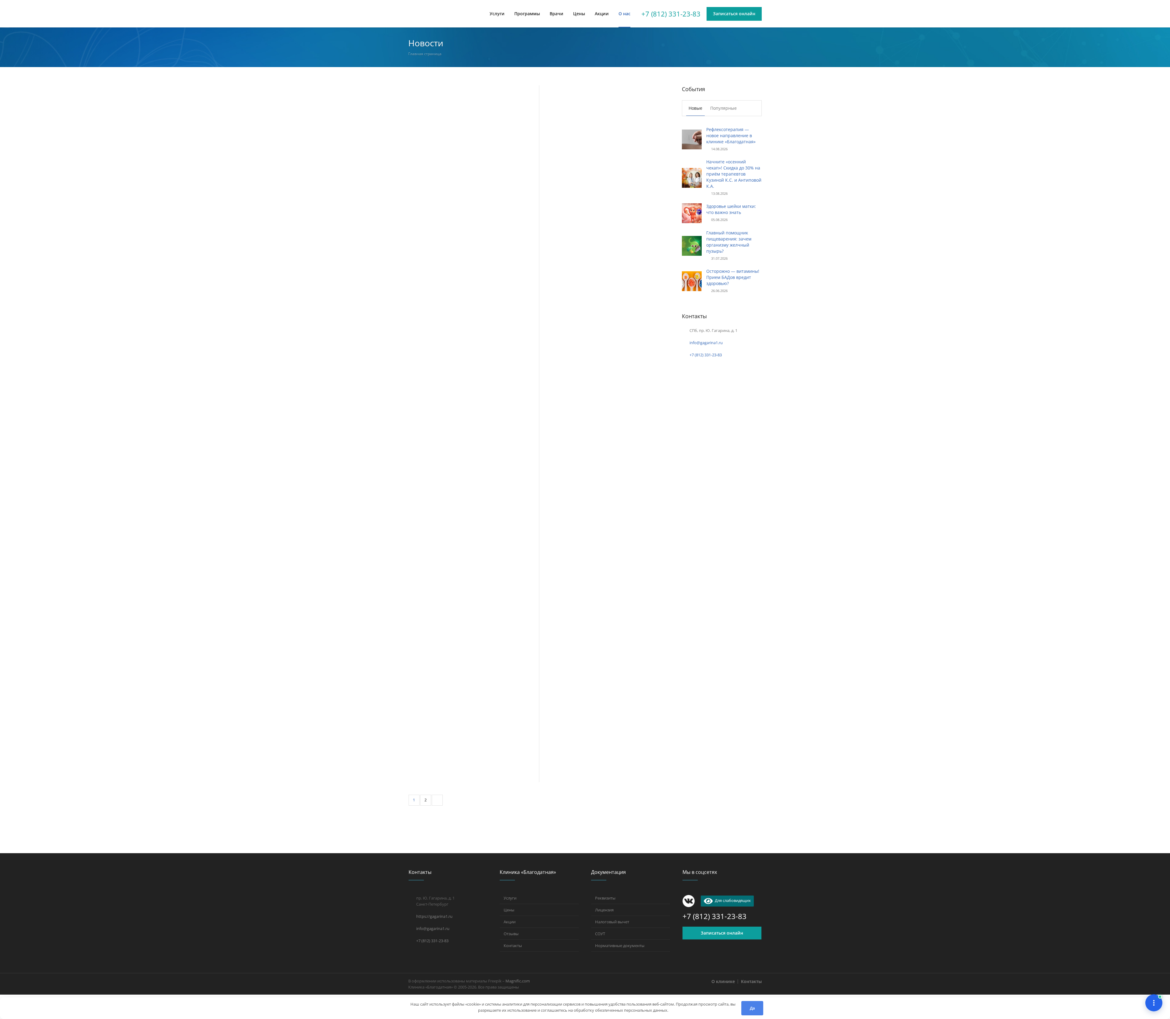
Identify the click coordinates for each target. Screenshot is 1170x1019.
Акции (510, 922)
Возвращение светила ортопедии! (584, 621)
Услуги (510, 898)
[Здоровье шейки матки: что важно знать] (692, 213)
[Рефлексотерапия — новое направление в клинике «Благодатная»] (473, 123)
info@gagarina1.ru (706, 342)
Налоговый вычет (612, 922)
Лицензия (604, 910)
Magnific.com (517, 981)
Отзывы (511, 933)
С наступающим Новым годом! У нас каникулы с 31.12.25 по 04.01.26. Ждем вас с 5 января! (472, 450)
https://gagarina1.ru (434, 916)
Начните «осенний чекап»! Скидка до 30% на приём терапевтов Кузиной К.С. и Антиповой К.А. (604, 209)
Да (752, 1008)
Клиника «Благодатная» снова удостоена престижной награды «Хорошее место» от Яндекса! (464, 313)
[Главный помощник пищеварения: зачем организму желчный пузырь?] (692, 245)
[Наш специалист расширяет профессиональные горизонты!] (473, 665)
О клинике (723, 981)
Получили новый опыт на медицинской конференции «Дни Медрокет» (460, 584)
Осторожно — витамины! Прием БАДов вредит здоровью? (732, 277)
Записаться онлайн (722, 933)
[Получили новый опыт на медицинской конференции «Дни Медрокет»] (473, 531)
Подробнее (419, 191)
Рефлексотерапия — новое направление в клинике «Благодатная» (464, 176)
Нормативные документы (619, 945)
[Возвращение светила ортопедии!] (604, 572)
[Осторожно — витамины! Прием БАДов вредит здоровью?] (692, 280)
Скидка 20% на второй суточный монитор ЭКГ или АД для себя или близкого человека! (600, 751)
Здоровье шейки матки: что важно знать (731, 209)
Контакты (513, 945)
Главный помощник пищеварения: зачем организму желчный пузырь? (728, 242)
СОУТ (600, 933)
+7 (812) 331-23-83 (670, 14)
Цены (509, 910)
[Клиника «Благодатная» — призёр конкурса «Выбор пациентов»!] (604, 290)
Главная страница (424, 53)
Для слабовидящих (732, 900)
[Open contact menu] (1153, 1002)
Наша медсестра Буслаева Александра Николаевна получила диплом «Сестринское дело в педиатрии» (598, 488)
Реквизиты (605, 898)
